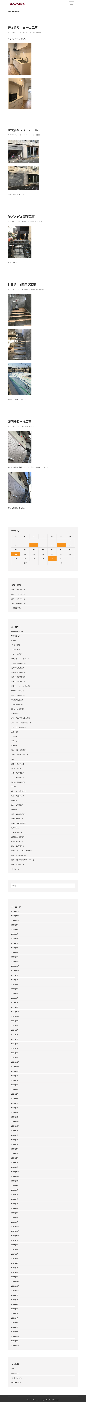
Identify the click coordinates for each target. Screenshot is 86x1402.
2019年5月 (14, 1149)
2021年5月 (14, 1039)
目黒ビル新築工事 (17, 819)
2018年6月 (14, 1199)
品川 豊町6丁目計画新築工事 (21, 723)
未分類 (13, 787)
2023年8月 (14, 929)
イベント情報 (15, 645)
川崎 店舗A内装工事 (18, 603)
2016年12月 (15, 1281)
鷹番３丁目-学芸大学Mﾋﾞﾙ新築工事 (22, 860)
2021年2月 (14, 1053)
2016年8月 (14, 1300)
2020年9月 (14, 1076)
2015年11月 (15, 1341)
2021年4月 (14, 1044)
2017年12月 (15, 1226)
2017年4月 (14, 1263)
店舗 (12, 759)
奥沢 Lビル (15, 741)
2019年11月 (15, 1121)
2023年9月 (14, 925)
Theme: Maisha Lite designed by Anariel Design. (43, 1400)
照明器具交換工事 (19, 421)
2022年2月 (14, 1003)
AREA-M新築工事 (17, 631)
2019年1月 (14, 1167)
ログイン (14, 1369)
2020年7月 (14, 1085)
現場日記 (38, 32)
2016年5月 (14, 1313)
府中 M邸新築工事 (17, 764)
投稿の (15, 1373)
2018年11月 (15, 1176)
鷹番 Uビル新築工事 (18, 855)
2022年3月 (14, 998)
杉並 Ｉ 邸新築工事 (18, 791)
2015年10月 (15, 1345)
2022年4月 (14, 993)
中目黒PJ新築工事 (17, 700)
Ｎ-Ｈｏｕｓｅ (16, 869)
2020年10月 (15, 1071)
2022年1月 (14, 1007)
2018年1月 (14, 1222)
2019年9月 (14, 1130)
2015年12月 (15, 1336)
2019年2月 (14, 1162)
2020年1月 (14, 1112)
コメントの (16, 1378)
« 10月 (25, 563)
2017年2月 (14, 1272)
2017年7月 (14, 1249)
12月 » (61, 563)
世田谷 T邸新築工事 (18, 681)
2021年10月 (15, 1021)
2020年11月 (15, 1067)
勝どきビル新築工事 (21, 216)
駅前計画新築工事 (17, 841)
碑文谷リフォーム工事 (23, 27)
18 (16, 554)
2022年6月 (14, 989)
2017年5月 (14, 1258)
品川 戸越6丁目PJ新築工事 (20, 718)
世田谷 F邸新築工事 (18, 672)
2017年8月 (14, 1245)
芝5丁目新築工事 (16, 832)
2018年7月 (14, 1194)
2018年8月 (14, 1190)
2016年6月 (14, 1309)
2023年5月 (14, 943)
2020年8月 (14, 1080)
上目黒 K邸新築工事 (18, 663)
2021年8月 (14, 1030)
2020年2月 (14, 1108)
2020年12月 (15, 1062)
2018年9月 (14, 1185)
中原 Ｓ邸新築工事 (18, 695)
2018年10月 (15, 1181)
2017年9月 (14, 1240)
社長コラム (15, 828)
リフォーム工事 (29, 32)
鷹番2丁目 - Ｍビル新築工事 (21, 851)
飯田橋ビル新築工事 (18, 837)
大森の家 (14, 736)
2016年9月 (14, 1295)
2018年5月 (14, 1204)
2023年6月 (14, 938)
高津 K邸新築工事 (17, 846)
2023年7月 (14, 934)
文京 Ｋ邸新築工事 (18, 777)
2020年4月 (14, 1099)
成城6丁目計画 (16, 768)
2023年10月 (15, 920)
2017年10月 (15, 1236)
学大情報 (14, 745)
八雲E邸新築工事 (17, 704)
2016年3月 (14, 1322)
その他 (25, 426)
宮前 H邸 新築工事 (18, 750)
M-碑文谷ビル (15, 636)
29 (52, 558)
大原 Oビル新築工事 (18, 727)
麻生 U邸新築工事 (17, 864)
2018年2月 (14, 1217)
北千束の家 (15, 713)
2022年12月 (15, 961)
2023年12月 (15, 911)
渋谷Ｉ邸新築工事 (17, 805)
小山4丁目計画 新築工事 (19, 755)
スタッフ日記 (15, 649)
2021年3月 (14, 1048)
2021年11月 (15, 1016)
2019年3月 (14, 1158)
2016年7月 (14, 1304)
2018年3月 (14, 1213)
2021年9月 (14, 1025)
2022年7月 (14, 984)
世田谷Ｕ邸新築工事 (18, 691)
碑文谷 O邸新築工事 (18, 823)
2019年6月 (14, 1144)
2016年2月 (14, 1327)
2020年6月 (14, 1089)
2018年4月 (14, 1208)
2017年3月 (14, 1268)
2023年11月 (15, 916)
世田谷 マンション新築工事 (20, 686)
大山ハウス (15, 732)
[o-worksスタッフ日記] (17, 4)
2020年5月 (14, 1094)
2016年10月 (15, 1290)
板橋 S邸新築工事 (17, 796)
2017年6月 (14, 1254)
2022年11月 (15, 966)
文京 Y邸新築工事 (17, 773)
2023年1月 (14, 957)
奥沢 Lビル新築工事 (18, 589)
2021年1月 (14, 1057)
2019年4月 (14, 1153)
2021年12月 (15, 1012)
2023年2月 (14, 952)
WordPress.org (16, 1382)
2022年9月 (14, 975)
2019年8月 (14, 1135)
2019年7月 (14, 1140)
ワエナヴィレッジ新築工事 (20, 659)
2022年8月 (14, 980)
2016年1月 (14, 1332)
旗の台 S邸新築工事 (18, 782)
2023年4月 (14, 948)
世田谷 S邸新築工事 (22, 284)
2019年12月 (15, 1117)
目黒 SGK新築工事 (18, 814)
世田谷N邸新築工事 (17, 668)
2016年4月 (14, 1318)
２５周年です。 (16, 608)
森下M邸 (14, 800)
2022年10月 (15, 971)
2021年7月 (14, 1035)
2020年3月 (14, 1103)
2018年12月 (15, 1172)
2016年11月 (15, 1286)
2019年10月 (15, 1126)
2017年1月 (14, 1277)
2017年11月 (15, 1231)
